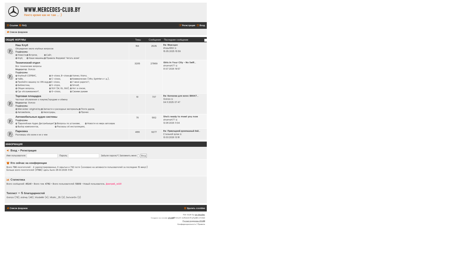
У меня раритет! (80, 81)
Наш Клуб (21, 45)
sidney (24, 197)
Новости (22, 54)
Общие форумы (16, 39)
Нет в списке (78, 88)
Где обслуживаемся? (28, 91)
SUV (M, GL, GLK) (60, 88)
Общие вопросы (26, 88)
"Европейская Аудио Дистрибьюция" (36, 123)
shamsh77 (169, 65)
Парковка (21, 131)
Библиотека (23, 85)
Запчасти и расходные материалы (60, 108)
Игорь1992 (168, 48)
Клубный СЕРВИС (27, 75)
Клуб (20, 58)
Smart (75, 85)
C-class (55, 78)
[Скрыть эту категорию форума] (205, 40)
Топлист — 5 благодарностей (25, 193)
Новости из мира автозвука (101, 123)
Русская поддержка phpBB (194, 221)
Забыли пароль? (109, 155)
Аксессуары (49, 112)
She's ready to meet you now (180, 116)
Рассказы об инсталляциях (71, 126)
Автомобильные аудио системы (36, 117)
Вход (14, 150)
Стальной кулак (171, 134)
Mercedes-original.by (29, 108)
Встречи (33, 54)
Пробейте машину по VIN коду (33, 81)
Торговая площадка (28, 96)
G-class (55, 91)
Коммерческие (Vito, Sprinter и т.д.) (90, 78)
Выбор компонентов (28, 126)
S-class (55, 85)
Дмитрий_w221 (114, 183)
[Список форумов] (13, 12)
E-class (55, 81)
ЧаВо (20, 78)
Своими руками (80, 91)
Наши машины (36, 58)
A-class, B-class (60, 75)
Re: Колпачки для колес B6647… (180, 95)
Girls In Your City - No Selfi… (179, 62)
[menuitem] (22, 25)
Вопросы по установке (68, 123)
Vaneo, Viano (79, 75)
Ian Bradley (200, 214)
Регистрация (28, 150)
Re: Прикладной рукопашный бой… (181, 130)
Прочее (85, 112)
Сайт (48, 54)
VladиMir (39, 197)
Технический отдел (27, 62)
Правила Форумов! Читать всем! (62, 58)
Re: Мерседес (170, 44)
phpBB (171, 218)
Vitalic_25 (55, 197)
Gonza (31, 69)
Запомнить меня (128, 155)
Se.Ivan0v (71, 197)
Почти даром (87, 108)
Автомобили (24, 112)
